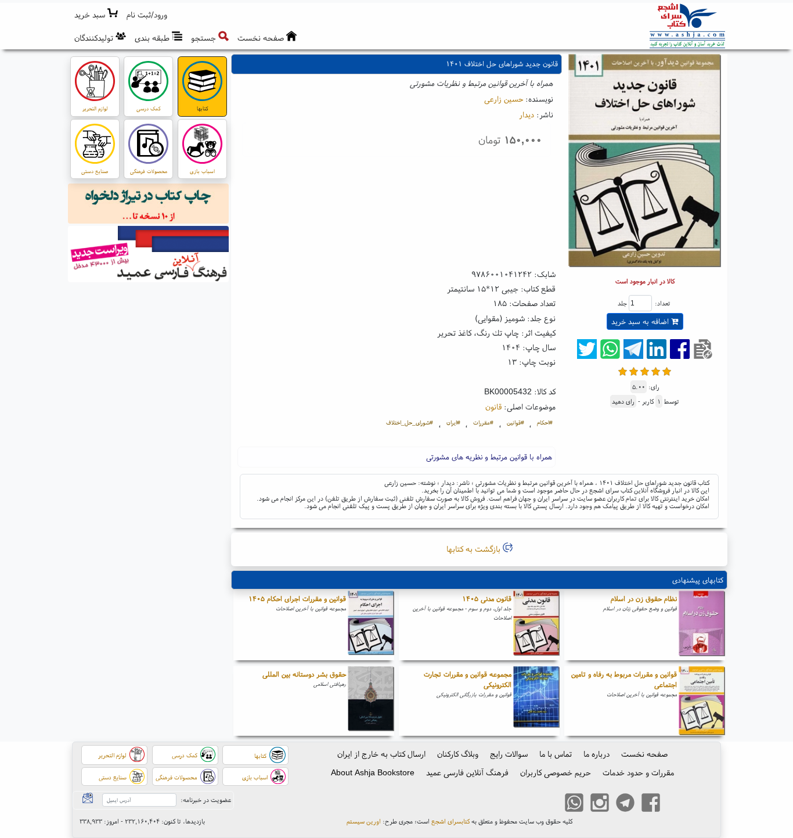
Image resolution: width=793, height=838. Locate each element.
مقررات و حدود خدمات (638, 772)
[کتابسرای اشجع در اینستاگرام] (599, 804)
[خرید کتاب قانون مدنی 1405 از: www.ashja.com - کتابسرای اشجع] (536, 625)
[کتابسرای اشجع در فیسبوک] (650, 804)
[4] (655, 370)
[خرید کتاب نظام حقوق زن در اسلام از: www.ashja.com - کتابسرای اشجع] (702, 625)
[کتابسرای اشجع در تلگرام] (625, 804)
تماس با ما (555, 754)
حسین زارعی (503, 99)
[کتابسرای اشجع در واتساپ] (574, 804)
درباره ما (596, 754)
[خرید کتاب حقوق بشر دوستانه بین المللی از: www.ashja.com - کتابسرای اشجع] (371, 701)
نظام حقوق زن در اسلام (644, 598)
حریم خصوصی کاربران (555, 772)
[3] (644, 370)
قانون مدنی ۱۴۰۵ (486, 598)
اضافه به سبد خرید (641, 321)
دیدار (526, 114)
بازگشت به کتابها (474, 549)
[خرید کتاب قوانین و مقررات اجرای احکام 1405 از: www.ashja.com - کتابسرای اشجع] (371, 625)
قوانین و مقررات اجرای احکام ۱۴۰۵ (297, 598)
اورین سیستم (364, 821)
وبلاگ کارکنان (457, 754)
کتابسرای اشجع (450, 821)
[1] (622, 370)
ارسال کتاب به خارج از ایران (381, 754)
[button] (147, 15)
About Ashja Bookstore (372, 772)
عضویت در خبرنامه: (206, 799)
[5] (666, 370)
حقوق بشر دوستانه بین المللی (304, 674)
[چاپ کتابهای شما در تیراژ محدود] (148, 205)
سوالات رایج (509, 754)
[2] (633, 370)
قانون (493, 406)
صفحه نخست (644, 754)
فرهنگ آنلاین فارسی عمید (467, 772)
